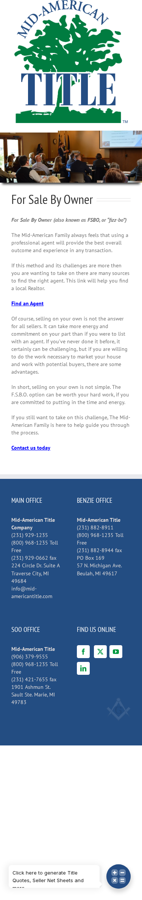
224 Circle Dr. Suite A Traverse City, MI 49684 (35, 573)
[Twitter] (100, 651)
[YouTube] (115, 651)
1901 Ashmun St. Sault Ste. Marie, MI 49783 (33, 695)
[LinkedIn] (83, 668)
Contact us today (30, 447)
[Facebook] (83, 651)
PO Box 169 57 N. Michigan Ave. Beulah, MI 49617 (99, 565)
